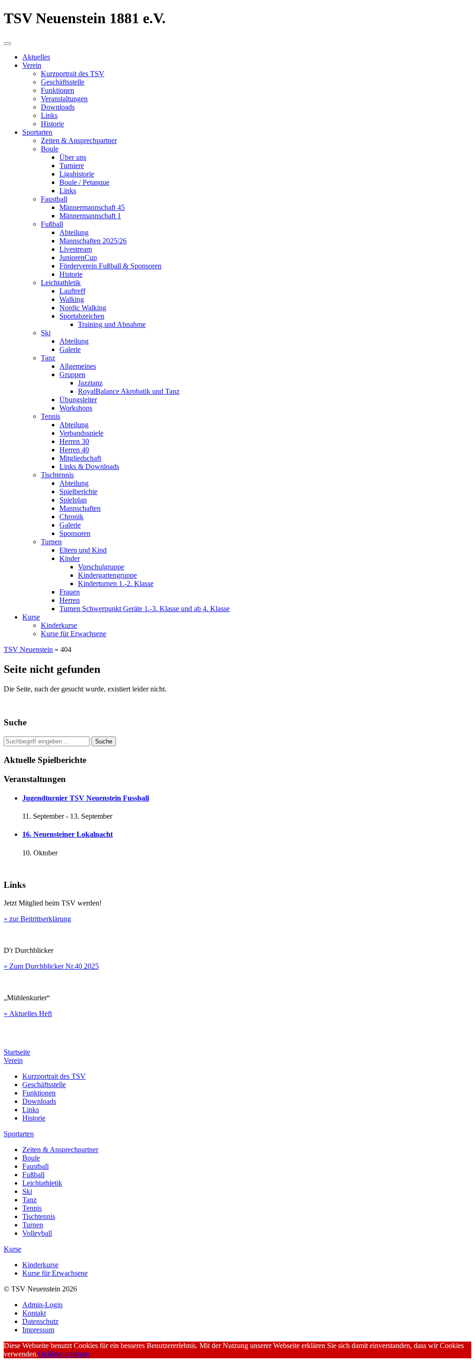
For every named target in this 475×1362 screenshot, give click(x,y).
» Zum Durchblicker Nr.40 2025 (51, 966)
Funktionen (57, 90)
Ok (42, 1354)
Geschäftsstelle (62, 82)
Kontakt (34, 1313)
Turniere (71, 165)
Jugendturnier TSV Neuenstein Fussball (85, 798)
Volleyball (37, 1233)
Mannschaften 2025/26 (93, 241)
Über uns (72, 157)
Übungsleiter (78, 400)
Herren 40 (74, 450)
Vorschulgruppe (101, 567)
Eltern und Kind (83, 550)
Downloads (58, 107)
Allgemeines (77, 366)
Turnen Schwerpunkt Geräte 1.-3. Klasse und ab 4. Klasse (144, 609)
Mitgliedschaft (80, 458)
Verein (31, 65)
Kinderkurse (59, 625)
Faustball (54, 199)
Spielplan (73, 500)
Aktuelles (36, 57)
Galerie (70, 349)
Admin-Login (42, 1305)
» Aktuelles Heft (28, 1013)
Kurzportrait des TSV (72, 74)
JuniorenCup (78, 257)
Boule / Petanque (84, 182)
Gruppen (72, 374)
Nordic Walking (82, 308)
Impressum (38, 1330)
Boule (49, 149)
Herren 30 (74, 441)
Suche (103, 741)
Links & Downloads (89, 466)
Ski (46, 333)
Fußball (52, 224)
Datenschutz (40, 1321)
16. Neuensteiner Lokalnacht (67, 834)
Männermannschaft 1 (90, 216)
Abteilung (74, 232)
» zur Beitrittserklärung (37, 919)
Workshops (75, 408)
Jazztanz (90, 383)
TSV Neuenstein (28, 649)
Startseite (17, 1052)
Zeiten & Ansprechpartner (79, 140)
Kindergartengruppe (107, 575)
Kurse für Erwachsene (73, 634)
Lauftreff (72, 291)
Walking (71, 299)
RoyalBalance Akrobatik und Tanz (129, 391)
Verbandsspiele (81, 433)
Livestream (75, 249)
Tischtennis (57, 475)
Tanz (48, 358)
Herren (69, 600)
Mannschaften (80, 508)
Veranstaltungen (64, 99)
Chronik (71, 517)
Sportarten (37, 132)
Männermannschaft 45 (92, 207)
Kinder (69, 558)
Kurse (31, 617)
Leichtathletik (61, 283)
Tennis (50, 416)
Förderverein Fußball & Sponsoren (110, 266)
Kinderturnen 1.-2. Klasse (116, 583)
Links (49, 115)
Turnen (51, 542)
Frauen (69, 592)
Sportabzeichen (81, 316)
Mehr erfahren (68, 1354)
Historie (52, 124)
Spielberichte (78, 491)
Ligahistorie (76, 174)
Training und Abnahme (112, 324)
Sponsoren (74, 533)
